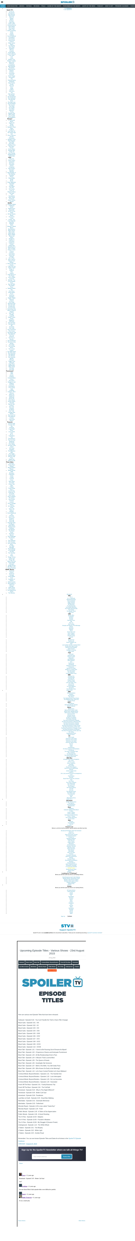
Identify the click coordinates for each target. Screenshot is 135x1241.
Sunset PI (71, 687)
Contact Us (71, 837)
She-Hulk (11, 142)
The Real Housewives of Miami (71, 724)
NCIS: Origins (71, 633)
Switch (71, 899)
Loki (12, 134)
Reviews (71, 861)
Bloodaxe (11, 473)
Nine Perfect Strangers (11, 169)
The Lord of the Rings (12, 544)
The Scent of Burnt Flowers (71, 755)
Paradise (11, 175)
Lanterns (71, 772)
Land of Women (11, 54)
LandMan (11, 390)
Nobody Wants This (12, 289)
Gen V (11, 489)
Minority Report (42, 966)
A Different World (11, 206)
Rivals (11, 181)
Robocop (11, 520)
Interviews (71, 843)
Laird (11, 389)
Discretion (11, 380)
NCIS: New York (71, 632)
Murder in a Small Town (71, 669)
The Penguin (71, 786)
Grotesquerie (71, 747)
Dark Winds (71, 703)
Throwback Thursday (71, 865)
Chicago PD (71, 678)
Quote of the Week (88, 6)
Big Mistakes (11, 229)
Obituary (11, 171)
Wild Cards (71, 651)
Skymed (11, 402)
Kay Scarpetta (11, 496)
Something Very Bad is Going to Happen (11, 310)
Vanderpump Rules (71, 733)
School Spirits (11, 401)
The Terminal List (11, 553)
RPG (71, 907)
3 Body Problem (11, 204)
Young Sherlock (11, 568)
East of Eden (11, 248)
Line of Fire (71, 684)
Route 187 (11, 398)
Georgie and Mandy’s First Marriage (71, 625)
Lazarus (12, 502)
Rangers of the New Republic (12, 140)
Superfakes (12, 436)
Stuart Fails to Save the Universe (71, 778)
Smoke (12, 84)
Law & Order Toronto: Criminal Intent (71, 645)
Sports (71, 910)
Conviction (11, 161)
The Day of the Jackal (12, 446)
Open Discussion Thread (71, 834)
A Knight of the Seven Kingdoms (71, 759)
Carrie (11, 476)
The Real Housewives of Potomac (71, 729)
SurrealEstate (71, 822)
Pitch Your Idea (71, 852)
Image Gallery (71, 842)
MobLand (11, 397)
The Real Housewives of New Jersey (71, 725)
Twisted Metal (11, 455)
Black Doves (11, 230)
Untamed (11, 362)
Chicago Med (71, 677)
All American (71, 639)
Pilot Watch (71, 851)
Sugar (11, 88)
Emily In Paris (11, 249)
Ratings (71, 857)
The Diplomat (11, 333)
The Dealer (12, 95)
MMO (71, 913)
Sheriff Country (71, 635)
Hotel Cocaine (11, 582)
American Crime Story (71, 738)
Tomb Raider (11, 562)
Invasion (11, 51)
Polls (43, 6)
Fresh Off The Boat (65, 962)
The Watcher (11, 354)
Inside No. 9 (11, 492)
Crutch (11, 379)
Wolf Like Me (11, 460)
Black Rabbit (11, 234)
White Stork (12, 366)
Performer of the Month (71, 6)
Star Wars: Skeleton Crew (12, 144)
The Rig (12, 551)
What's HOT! (71, 870)
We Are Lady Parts (11, 457)
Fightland (71, 808)
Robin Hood (12, 587)
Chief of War (11, 23)
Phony (11, 176)
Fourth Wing (11, 488)
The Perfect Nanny (71, 787)
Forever (12, 251)
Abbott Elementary (71, 599)
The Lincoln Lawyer (12, 349)
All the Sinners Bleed (12, 214)
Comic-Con (71, 833)
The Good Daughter (11, 449)
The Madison (11, 416)
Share (21, 1163)
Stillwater (11, 528)
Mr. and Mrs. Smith (11, 506)
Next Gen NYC (71, 714)
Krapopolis (71, 667)
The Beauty (71, 750)
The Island (11, 186)
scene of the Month (54, 6)
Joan (71, 643)
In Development (71, 845)
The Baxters (11, 529)
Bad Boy (11, 222)
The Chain (71, 781)
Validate (69, 916)
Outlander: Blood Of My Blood (71, 809)
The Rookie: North (71, 611)
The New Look (11, 102)
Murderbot (11, 67)
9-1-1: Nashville (71, 598)
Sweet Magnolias (11, 319)
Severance (12, 77)
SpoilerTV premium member (95, 932)
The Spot (11, 193)
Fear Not (11, 384)
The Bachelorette (71, 606)
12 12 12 (11, 11)
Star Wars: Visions (12, 147)
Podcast (71, 854)
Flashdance (12, 386)
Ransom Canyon (11, 300)
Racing (71, 905)
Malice (11, 504)
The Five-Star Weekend (11, 440)
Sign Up (63, 916)
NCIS (71, 630)
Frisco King (12, 387)
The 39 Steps (11, 322)
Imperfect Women (11, 49)
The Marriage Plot (71, 754)
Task (71, 780)
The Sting (11, 106)
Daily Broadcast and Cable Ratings (71, 877)
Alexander (11, 210)
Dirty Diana (12, 481)
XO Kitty (11, 368)
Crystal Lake (11, 425)
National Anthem (71, 693)
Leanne (12, 273)
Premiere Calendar (71, 855)
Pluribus (11, 72)
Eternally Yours (71, 620)
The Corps (11, 328)
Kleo (11, 272)
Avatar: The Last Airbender (11, 220)
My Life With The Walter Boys (11, 286)
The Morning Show (11, 100)
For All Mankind (12, 36)
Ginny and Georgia (11, 256)
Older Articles (82, 1220)
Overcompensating (11, 513)
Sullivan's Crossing (71, 650)
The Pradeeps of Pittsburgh (11, 549)
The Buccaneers (11, 93)
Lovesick (11, 278)
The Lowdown (71, 752)
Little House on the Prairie (12, 275)
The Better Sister (11, 531)
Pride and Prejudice (11, 296)
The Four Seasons (11, 335)
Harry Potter (71, 765)
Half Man (71, 764)
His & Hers (12, 258)
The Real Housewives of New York (71, 726)
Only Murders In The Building (11, 173)
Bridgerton (11, 238)
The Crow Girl (11, 415)
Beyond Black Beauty (11, 468)
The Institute (11, 589)
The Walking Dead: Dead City (71, 699)
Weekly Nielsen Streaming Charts (71, 878)
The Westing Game (71, 791)
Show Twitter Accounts (71, 864)
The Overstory (11, 353)
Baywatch (71, 658)
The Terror (71, 697)
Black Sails (29, 962)
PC (71, 895)
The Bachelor (71, 604)
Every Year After (12, 484)
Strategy (71, 909)
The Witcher (11, 355)
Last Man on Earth (24, 966)
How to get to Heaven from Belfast (11, 261)
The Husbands (12, 98)
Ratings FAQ (71, 883)
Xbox (71, 900)
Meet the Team (71, 847)
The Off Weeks (12, 103)
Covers (12, 244)
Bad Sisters (12, 15)
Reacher (11, 515)
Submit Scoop (71, 868)
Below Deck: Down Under (71, 710)
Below (11, 227)
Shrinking (11, 81)
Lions (71, 774)
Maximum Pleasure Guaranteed (12, 64)
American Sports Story (71, 742)
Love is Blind (11, 277)
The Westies (11, 593)
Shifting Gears (71, 603)
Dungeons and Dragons (11, 382)
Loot (11, 56)
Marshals (71, 628)
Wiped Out (11, 459)
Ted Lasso (11, 91)
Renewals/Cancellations (71, 860)
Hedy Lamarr (11, 43)
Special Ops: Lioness (11, 404)
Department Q (11, 247)
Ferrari (11, 33)
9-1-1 (71, 597)
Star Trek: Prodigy (11, 313)
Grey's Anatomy (71, 601)
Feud (71, 746)
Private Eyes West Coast (71, 646)
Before (11, 19)
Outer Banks (11, 292)
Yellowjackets (71, 805)
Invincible (11, 493)
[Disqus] (52, 1195)
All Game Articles (71, 890)
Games (69, 885)
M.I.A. (11, 434)
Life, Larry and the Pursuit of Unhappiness (71, 773)
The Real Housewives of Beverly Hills (71, 721)
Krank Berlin (11, 52)
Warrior (12, 420)
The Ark (71, 824)
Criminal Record (11, 25)
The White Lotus (71, 792)
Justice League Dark (71, 771)
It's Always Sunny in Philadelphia (71, 749)
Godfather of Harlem (11, 580)
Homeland (75, 962)
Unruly (71, 795)
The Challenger (12, 536)
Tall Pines (11, 321)
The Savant (12, 105)
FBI (71, 621)
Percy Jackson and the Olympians (12, 137)
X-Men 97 (11, 152)
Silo (12, 78)
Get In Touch (67, 8)
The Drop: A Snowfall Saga (71, 751)
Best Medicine (71, 659)
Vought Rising (11, 565)
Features (69, 825)
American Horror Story (71, 740)
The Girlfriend (11, 540)
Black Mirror (11, 233)
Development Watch (71, 836)
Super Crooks (11, 317)
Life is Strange (12, 503)
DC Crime (71, 760)
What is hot (109, 6)
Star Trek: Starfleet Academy (11, 408)
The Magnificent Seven (11, 591)
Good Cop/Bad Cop (71, 642)
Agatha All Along (11, 123)
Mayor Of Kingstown (11, 395)
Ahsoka (12, 125)
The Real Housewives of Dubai (71, 723)
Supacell (11, 316)
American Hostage (11, 574)
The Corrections (11, 329)
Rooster (71, 777)
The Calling (12, 444)
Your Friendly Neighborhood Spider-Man (11, 155)
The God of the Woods (12, 342)
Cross (11, 480)
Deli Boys (11, 163)
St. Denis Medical (71, 686)
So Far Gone (11, 307)
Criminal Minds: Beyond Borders (49, 962)
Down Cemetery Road (11, 31)
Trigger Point (11, 361)
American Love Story (71, 741)
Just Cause (12, 495)
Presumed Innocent (11, 74)
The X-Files (61, 966)
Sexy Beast (12, 400)
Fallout (11, 487)
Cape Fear (11, 22)
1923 (11, 372)
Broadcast (69, 594)
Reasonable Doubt (12, 178)
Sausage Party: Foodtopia (12, 523)
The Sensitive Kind (71, 756)
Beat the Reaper (11, 17)
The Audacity (71, 695)
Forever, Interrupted (12, 253)
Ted (12, 437)
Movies (21, 6)
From (11, 578)
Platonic (11, 70)
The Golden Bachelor (71, 607)
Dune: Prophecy (71, 763)
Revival (71, 821)
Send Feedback (71, 862)
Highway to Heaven (71, 665)
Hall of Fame (71, 841)
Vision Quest (11, 149)
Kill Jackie (11, 498)
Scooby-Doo (11, 306)
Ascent (12, 375)
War (71, 796)
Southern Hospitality (71, 717)
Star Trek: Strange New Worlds (11, 412)
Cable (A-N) (69, 690)
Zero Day (11, 369)
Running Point (11, 303)
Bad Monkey (11, 14)
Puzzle (71, 912)
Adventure (71, 903)
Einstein (71, 617)
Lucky (11, 58)
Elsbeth (71, 619)
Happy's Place (71, 680)
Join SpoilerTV (68, 9)
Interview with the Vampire (71, 704)
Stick (11, 87)
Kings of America (11, 269)
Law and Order (71, 681)
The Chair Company (71, 782)
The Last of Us (71, 785)
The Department (71, 804)
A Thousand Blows (11, 121)
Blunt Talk (36, 962)
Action (71, 901)
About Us (71, 832)
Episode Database (71, 838)
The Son (71, 790)
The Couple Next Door (71, 817)
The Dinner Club (11, 332)
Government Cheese (11, 41)
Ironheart (11, 130)
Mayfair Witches (71, 706)
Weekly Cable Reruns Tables (71, 879)
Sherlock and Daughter (71, 647)
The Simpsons (71, 672)
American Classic (11, 571)
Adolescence (11, 208)
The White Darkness (11, 109)
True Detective (71, 794)
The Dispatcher (12, 96)
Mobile (71, 894)
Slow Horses (11, 83)
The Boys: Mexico (11, 534)
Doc (71, 661)
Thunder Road (71, 700)
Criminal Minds (12, 378)
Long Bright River (12, 429)
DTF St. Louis (71, 762)
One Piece (11, 291)
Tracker (71, 637)
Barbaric (11, 223)
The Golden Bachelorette (71, 608)
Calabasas (11, 243)
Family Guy (71, 663)
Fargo (71, 745)
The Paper (11, 453)
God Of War (11, 491)
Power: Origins (71, 813)
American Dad (71, 655)
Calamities (11, 474)
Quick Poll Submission (71, 856)
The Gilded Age (71, 783)
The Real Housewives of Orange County (71, 728)
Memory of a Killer (71, 668)
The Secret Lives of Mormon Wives (12, 190)
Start (3, 6)
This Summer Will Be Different (11, 358)
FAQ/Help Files (71, 839)
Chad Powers (11, 160)
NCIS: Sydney (71, 634)
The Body (11, 327)
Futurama (11, 164)
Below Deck (71, 708)
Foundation (12, 37)
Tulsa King (12, 419)
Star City (11, 85)
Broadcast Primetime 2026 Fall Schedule (71, 830)
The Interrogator (71, 670)
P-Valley (71, 811)
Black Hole (12, 232)
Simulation (71, 908)
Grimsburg (71, 664)
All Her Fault (11, 423)
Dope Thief (12, 29)
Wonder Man (11, 150)
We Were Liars (12, 566)
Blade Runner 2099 (11, 471)
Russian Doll (11, 305)
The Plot (11, 187)
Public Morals (52, 966)
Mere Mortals (11, 66)
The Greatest (11, 542)
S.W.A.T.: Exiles (71, 816)
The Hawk (11, 344)
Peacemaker (71, 776)
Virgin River (12, 364)
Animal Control (71, 656)
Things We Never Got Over (11, 560)
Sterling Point (11, 526)
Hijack (11, 44)
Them (11, 555)
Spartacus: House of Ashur (71, 815)
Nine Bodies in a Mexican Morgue (12, 585)
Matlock (71, 629)
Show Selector (12, 6)
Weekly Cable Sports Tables (71, 881)
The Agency (71, 803)
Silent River (12, 525)
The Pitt (71, 789)
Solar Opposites (11, 182)
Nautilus (71, 694)
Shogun (12, 201)
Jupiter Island (11, 267)
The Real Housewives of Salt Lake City (71, 730)
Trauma (12, 418)
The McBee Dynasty (71, 719)
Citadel (12, 477)
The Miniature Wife (11, 451)
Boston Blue (71, 615)
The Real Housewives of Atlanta (71, 720)
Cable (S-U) (69, 799)
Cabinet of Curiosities (11, 240)
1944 (11, 373)
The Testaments (12, 195)
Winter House (71, 734)
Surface (12, 89)
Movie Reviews (71, 848)
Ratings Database (71, 882)
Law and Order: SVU (71, 682)
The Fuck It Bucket (12, 338)
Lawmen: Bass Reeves (12, 392)
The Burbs (11, 442)
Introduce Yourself (71, 846)
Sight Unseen (71, 648)
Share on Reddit (52, 970)
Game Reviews (71, 891)
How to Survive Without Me (71, 768)
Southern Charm (71, 716)
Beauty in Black (11, 226)
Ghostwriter (12, 39)
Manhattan (33, 966)
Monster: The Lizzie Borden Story (11, 281)
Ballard (12, 466)
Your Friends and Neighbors (11, 116)
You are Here (71, 818)
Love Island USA (12, 432)
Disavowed (12, 28)
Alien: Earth (12, 197)
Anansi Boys (11, 465)
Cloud (71, 892)
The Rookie (71, 610)
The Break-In (11, 438)
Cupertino (71, 616)
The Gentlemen (12, 340)
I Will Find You (12, 266)
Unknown (11, 564)
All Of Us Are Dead (11, 212)
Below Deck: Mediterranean (71, 711)
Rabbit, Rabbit (11, 298)
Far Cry (71, 743)
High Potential (71, 602)
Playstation (71, 896)
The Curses (12, 331)
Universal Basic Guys (71, 673)
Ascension (11, 12)
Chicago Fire (71, 676)
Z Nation (77, 966)
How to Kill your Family (11, 264)
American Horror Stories (11, 199)
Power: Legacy (71, 812)
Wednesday (12, 365)
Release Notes (71, 859)
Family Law (71, 641)
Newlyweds (71, 685)
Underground (69, 966)
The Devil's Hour (12, 538)
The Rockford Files (71, 689)
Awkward (21, 962)
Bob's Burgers (71, 660)
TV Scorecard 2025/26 (71, 866)
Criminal (11, 478)
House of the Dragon (71, 767)
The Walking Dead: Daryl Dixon (71, 698)
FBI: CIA (71, 623)
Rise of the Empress (12, 517)
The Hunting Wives (11, 346)
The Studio (12, 107)
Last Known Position (12, 500)
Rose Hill (11, 521)
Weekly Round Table (71, 869)
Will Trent (71, 612)
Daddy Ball (12, 245)
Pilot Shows (71, 850)
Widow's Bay (11, 113)
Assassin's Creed (12, 217)
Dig (11, 426)
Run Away (11, 302)
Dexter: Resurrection (71, 802)
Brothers (11, 21)
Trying (11, 112)
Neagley (11, 511)
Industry (71, 769)
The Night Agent (11, 351)
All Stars (11, 463)
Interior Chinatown (11, 166)
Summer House (71, 715)
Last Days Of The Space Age (12, 132)
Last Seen (11, 55)
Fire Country (71, 624)
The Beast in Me (11, 324)
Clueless (11, 376)
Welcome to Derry (71, 798)
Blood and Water (11, 236)
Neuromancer (11, 69)
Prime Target (11, 76)
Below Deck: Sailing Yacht (71, 712)
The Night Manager (11, 546)
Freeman (11, 427)
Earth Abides (11, 576)
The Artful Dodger (11, 184)
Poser (11, 294)
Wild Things (12, 114)
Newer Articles (21, 1220)
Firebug (12, 34)
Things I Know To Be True (11, 557)
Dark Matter (12, 26)
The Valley (71, 732)
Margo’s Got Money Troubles (11, 60)
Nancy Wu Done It (11, 509)
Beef (11, 225)
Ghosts (71, 626)
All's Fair (11, 159)
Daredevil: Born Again (12, 127)
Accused (71, 654)
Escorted (11, 482)
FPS (71, 904)
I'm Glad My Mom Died (11, 46)
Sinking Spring (12, 80)
